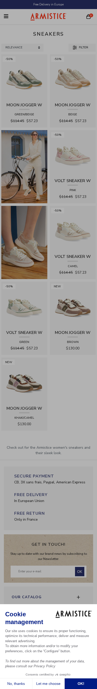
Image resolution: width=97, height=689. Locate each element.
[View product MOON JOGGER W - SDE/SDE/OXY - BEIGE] (73, 76)
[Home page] (49, 16)
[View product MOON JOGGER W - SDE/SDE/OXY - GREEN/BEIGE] (24, 76)
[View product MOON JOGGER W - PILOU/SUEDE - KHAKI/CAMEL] (24, 380)
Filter (83, 47)
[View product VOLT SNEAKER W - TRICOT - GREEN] (24, 304)
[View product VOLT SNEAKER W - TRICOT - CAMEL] (73, 228)
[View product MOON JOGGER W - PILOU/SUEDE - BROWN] (73, 304)
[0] (88, 17)
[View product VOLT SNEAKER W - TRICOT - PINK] (73, 152)
